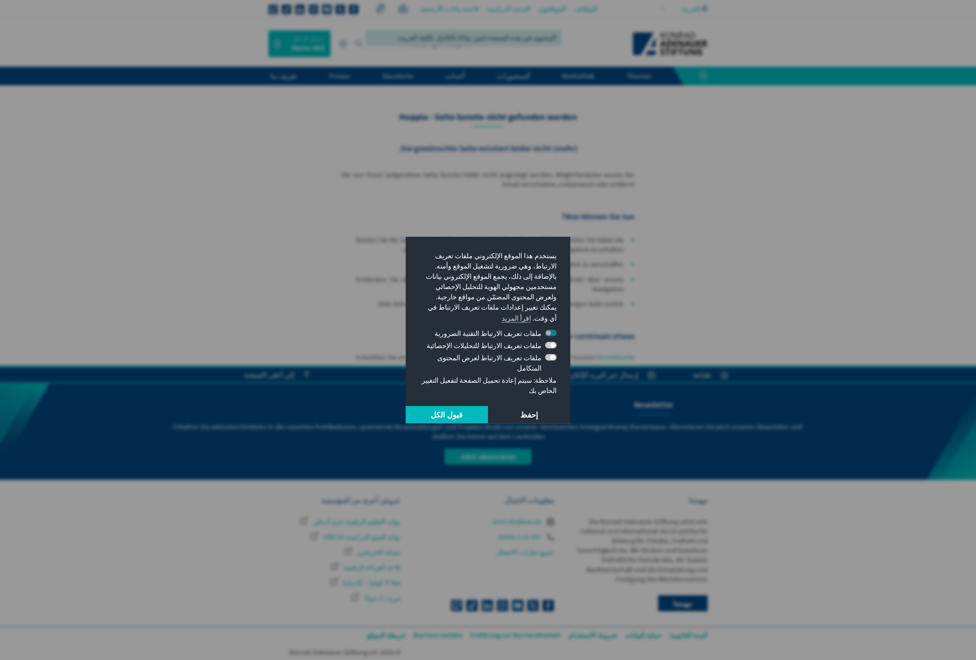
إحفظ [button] (529, 414)
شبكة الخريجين (378, 552)
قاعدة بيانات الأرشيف (449, 8)
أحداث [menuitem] (454, 75)
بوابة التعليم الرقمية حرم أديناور (355, 521)
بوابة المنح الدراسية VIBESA (361, 536)
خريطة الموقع (386, 635)
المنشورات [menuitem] (513, 75)
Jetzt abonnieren (488, 456)
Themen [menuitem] (639, 75)
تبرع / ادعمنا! (381, 598)
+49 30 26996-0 (520, 536)
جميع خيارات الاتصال (525, 552)
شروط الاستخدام (592, 635)
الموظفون (552, 8)
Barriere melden (438, 635)
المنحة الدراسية (508, 8)
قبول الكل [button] (446, 414)
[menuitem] (696, 76)
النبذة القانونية (688, 635)
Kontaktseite (615, 357)
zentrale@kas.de (518, 521)
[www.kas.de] (670, 43)
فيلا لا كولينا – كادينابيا (370, 582)
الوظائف (585, 8)
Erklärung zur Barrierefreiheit (515, 635)
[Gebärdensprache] (380, 9)
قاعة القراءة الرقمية (371, 567)
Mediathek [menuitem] (578, 75)
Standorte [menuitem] (397, 75)
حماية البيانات (643, 635)
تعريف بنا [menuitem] (283, 75)
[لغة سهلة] (403, 9)
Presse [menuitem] (339, 75)
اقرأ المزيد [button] (516, 318)
